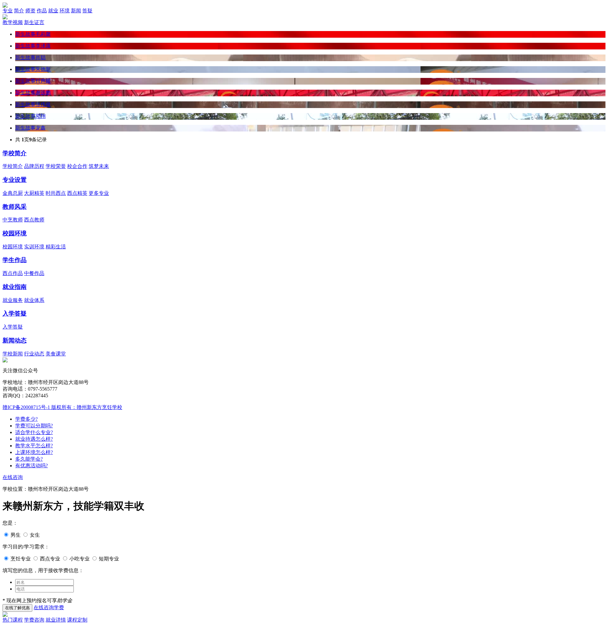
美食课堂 (56, 353)
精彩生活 (56, 246)
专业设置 (15, 179)
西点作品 (13, 273)
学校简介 (15, 153)
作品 (42, 10)
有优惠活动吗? (31, 465)
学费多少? (26, 419)
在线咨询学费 (49, 607)
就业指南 (15, 287)
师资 (30, 10)
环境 (65, 10)
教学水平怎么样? (34, 445)
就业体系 (34, 300)
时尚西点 (56, 193)
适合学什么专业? (34, 432)
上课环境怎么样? (34, 452)
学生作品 (15, 260)
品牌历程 (34, 166)
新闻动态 (15, 340)
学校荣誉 (56, 166)
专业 (8, 10)
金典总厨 (13, 193)
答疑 (87, 10)
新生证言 (34, 22)
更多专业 (99, 193)
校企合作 (77, 166)
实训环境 (34, 246)
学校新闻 (13, 353)
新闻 (76, 10)
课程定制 (77, 620)
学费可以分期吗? (34, 425)
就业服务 (13, 300)
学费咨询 (34, 620)
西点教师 (34, 219)
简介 (19, 10)
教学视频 (13, 22)
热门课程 (13, 620)
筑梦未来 (99, 166)
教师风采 (15, 206)
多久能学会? (29, 459)
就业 (53, 10)
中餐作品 (34, 273)
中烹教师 (13, 219)
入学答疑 (15, 313)
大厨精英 (34, 193)
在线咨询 (13, 477)
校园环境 (15, 233)
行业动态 (34, 353)
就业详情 (56, 620)
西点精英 (77, 193)
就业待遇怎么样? (34, 439)
